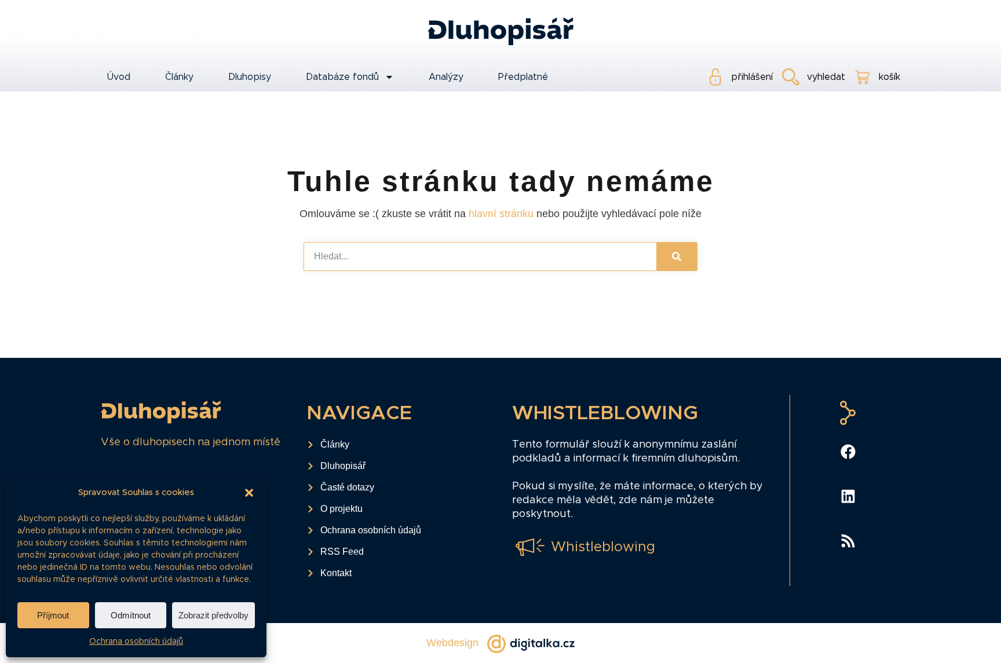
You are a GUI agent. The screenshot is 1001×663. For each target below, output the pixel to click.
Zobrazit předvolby (213, 615)
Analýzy (446, 77)
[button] (249, 493)
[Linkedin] (848, 496)
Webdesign (452, 643)
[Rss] (848, 541)
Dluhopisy (249, 77)
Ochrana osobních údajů (136, 642)
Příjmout (53, 615)
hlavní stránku (501, 213)
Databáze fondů (342, 77)
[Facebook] (848, 452)
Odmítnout (131, 615)
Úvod (118, 77)
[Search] (676, 256)
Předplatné (523, 77)
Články (179, 77)
